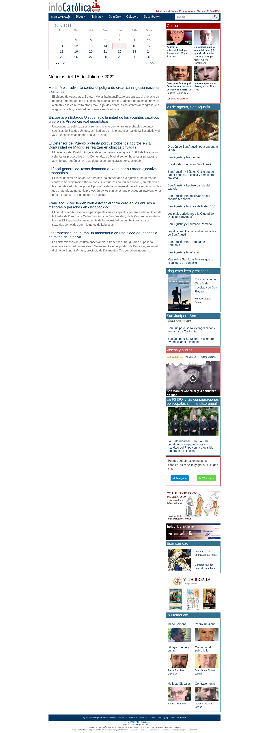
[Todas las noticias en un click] (193, 531)
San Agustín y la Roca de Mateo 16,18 (192, 206)
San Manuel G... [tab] (175, 357)
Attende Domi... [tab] (208, 357)
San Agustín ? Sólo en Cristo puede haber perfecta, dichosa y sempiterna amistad (191, 175)
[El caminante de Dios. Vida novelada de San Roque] (179, 292)
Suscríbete (151, 16)
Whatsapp (207, 478)
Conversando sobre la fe (203, 649)
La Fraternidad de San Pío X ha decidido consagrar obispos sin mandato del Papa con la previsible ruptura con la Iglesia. (190, 446)
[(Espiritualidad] (179, 558)
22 (120, 51)
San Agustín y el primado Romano (190, 224)
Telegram (181, 478)
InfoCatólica (59, 17)
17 (149, 46)
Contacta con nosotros (107, 718)
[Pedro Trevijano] (206, 634)
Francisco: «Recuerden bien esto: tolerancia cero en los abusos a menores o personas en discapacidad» (101, 205)
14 (105, 46)
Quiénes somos (90, 718)
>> (152, 63)
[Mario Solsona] (179, 634)
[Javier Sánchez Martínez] (179, 660)
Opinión (114, 16)
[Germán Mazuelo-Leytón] (206, 694)
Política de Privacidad (128, 718)
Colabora (132, 16)
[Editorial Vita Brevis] (193, 592)
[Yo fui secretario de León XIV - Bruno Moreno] (193, 506)
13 (91, 46)
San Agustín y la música (183, 252)
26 (76, 57)
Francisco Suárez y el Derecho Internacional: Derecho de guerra (179, 86)
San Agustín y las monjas (184, 157)
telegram (144, 724)
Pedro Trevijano (205, 624)
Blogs (79, 16)
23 (134, 51)
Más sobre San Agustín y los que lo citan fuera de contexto (190, 261)
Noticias (96, 16)
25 (61, 57)
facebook (135, 724)
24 (149, 51)
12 (76, 46)
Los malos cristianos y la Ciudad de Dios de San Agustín (191, 215)
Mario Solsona (177, 624)
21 (105, 51)
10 (149, 40)
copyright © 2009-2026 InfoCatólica (134, 722)
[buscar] (215, 17)
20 (91, 51)
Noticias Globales (179, 683)
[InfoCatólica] (74, 6)
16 (134, 46)
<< (58, 63)
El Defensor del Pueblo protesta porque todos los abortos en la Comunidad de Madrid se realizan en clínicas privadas (99, 145)
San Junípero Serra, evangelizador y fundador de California (191, 330)
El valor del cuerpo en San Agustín (190, 164)
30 (134, 57)
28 (105, 57)
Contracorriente (205, 683)
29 (120, 57)
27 (91, 57)
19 (76, 51)
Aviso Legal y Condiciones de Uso (171, 718)
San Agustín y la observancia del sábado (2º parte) (189, 197)
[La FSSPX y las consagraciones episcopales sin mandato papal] (193, 421)
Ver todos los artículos (177, 98)
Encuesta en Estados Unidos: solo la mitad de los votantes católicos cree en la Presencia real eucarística (103, 119)
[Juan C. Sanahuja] (179, 694)
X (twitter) (125, 724)
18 (61, 51)
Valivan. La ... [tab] (192, 357)
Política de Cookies (147, 718)
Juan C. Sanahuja (177, 703)
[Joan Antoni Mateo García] (206, 661)
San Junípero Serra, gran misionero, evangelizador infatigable (191, 340)
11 (61, 46)
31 (149, 57)
